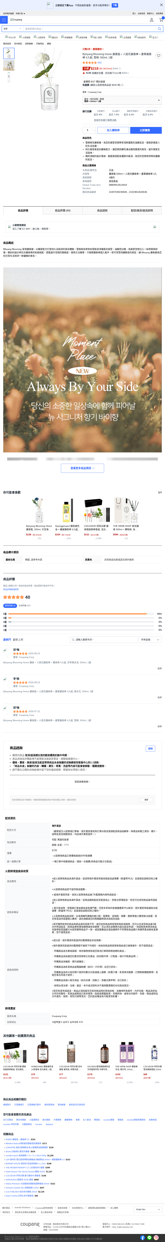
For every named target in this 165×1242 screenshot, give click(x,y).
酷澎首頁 (7, 44)
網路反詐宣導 (63, 1212)
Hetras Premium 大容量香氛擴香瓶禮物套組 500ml (27, 1184)
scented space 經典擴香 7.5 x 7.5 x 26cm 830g (26, 1155)
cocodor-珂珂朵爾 (11, 1124)
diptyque (49, 1124)
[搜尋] (159, 28)
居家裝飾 (29, 44)
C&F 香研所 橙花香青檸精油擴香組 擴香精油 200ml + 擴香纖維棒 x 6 (35, 1159)
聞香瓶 (97, 1120)
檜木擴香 (46, 1120)
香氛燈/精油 (49, 1105)
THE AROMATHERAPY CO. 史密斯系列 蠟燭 (25, 1168)
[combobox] (150, 640)
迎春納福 (153, 1120)
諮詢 (150, 748)
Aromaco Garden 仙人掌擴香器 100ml (22, 1188)
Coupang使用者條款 (44, 1207)
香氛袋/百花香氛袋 (77, 1105)
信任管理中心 (78, 1207)
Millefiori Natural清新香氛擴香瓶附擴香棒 (23, 1143)
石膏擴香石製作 (34, 1105)
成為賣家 (159, 13)
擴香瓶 (120, 1120)
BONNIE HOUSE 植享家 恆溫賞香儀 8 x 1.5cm (26, 1164)
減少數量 (94, 128)
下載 (115, 5)
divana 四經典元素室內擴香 (17, 1151)
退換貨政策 (62, 1207)
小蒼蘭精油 (34, 1120)
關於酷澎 (6, 1207)
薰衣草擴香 (21, 1120)
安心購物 (114, 1207)
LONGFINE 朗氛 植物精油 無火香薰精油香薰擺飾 (27, 1147)
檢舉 (146, 800)
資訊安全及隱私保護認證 (25, 1212)
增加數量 (94, 132)
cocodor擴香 (108, 1120)
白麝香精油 (27, 1124)
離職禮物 (68, 1120)
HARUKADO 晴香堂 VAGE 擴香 (19, 1180)
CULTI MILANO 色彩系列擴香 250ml (21, 1192)
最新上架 (18, 639)
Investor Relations (22, 1207)
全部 (5, 29)
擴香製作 (7, 1105)
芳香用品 (40, 44)
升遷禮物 (57, 1120)
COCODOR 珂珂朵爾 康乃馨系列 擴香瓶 (23, 1176)
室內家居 (18, 44)
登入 (134, 13)
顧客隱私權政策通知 (97, 1207)
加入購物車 (113, 130)
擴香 (49, 44)
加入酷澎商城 (46, 1212)
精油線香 (62, 1105)
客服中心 (150, 13)
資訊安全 (6, 1212)
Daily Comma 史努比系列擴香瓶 (20, 1196)
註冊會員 (141, 13)
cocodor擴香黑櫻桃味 (136, 1120)
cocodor (38, 1124)
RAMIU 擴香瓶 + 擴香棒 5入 (18, 1139)
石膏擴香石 (19, 1105)
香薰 (78, 1120)
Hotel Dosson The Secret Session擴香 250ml (25, 1172)
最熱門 (7, 639)
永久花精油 (8, 1120)
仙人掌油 (87, 1120)
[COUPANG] (30, 1225)
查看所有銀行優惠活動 (105, 120)
